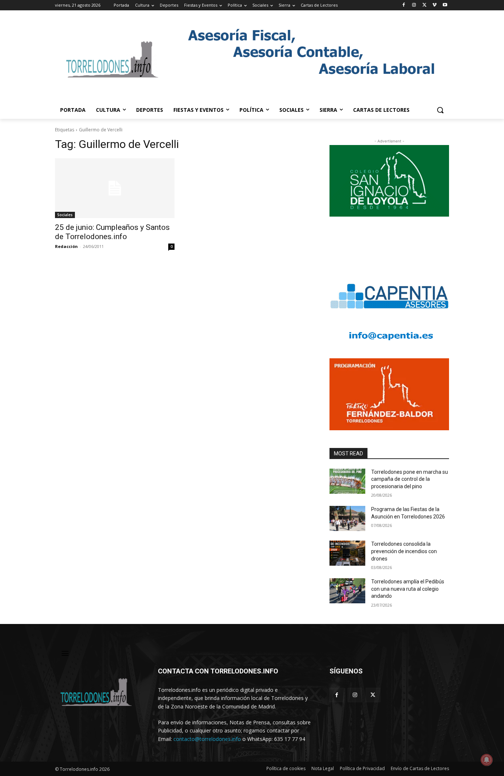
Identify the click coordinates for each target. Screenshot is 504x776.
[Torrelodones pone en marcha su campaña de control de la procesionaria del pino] (347, 481)
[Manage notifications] (487, 760)
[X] (424, 5)
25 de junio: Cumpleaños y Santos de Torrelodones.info (112, 232)
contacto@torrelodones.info (207, 738)
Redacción (66, 246)
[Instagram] (414, 5)
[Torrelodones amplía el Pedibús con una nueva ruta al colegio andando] (347, 590)
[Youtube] (445, 5)
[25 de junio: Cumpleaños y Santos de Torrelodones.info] (115, 188)
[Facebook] (404, 5)
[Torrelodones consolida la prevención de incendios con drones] (347, 553)
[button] (440, 110)
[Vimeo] (434, 5)
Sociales (65, 214)
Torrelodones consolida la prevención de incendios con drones (404, 551)
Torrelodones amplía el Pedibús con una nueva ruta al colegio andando (407, 589)
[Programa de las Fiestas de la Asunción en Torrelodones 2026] (347, 518)
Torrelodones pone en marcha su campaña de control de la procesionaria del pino (409, 479)
